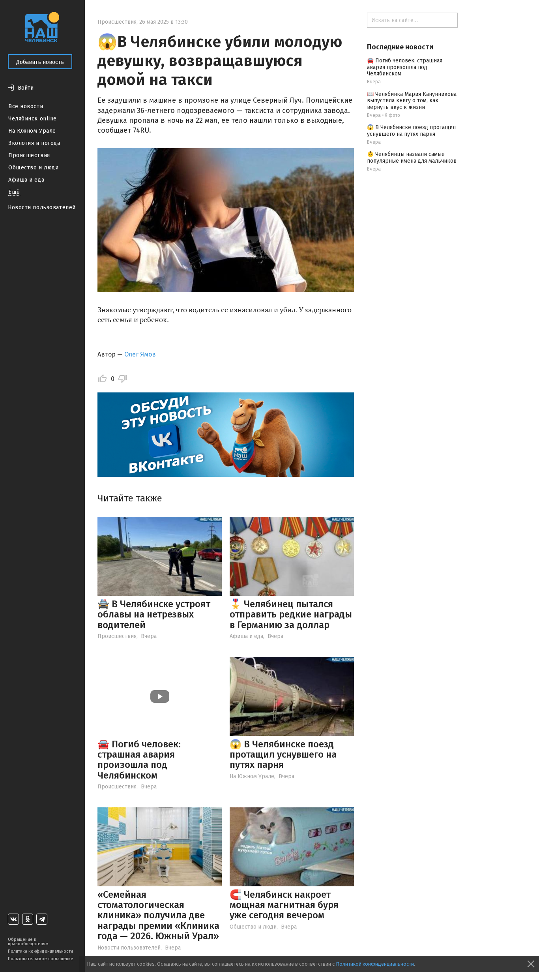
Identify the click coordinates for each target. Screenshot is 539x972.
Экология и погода (34, 143)
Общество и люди (33, 167)
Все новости (25, 106)
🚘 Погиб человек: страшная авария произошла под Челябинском (139, 760)
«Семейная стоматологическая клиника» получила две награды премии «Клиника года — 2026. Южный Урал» (158, 915)
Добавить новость (40, 62)
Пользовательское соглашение (40, 959)
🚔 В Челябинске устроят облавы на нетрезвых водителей (153, 614)
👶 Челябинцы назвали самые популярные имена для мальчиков (412, 157)
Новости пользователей (42, 207)
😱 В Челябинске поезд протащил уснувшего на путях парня (283, 755)
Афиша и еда (26, 179)
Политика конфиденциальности (40, 951)
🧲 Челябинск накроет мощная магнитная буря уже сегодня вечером (284, 905)
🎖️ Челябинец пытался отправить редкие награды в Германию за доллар (291, 614)
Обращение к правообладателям (28, 941)
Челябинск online (32, 118)
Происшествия (29, 155)
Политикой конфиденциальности (375, 964)
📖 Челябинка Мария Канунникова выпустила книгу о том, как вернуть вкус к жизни (412, 101)
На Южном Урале (32, 131)
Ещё (14, 192)
